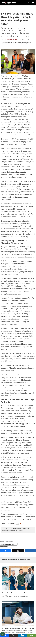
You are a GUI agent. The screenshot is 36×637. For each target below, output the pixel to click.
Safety (29, 43)
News (24, 43)
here (17, 523)
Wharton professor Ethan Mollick (18, 336)
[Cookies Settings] (2, 634)
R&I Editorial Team (10, 39)
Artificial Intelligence (13, 43)
